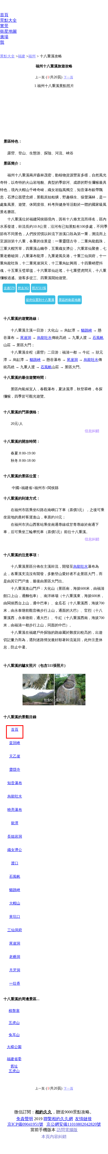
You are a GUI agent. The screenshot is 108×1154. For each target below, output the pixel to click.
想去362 (23, 288)
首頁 (4, 15)
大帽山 (14, 903)
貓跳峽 (86, 330)
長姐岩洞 (14, 836)
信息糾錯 (92, 431)
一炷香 (14, 983)
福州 (32, 56)
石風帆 (98, 338)
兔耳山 (14, 1035)
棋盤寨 (14, 1011)
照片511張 (39, 288)
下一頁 (68, 77)
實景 (4, 26)
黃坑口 (14, 917)
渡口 (14, 863)
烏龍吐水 (44, 338)
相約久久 (43, 1112)
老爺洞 (14, 957)
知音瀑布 (14, 783)
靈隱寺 (14, 770)
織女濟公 (14, 850)
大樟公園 (14, 1047)
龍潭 (14, 823)
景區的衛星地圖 (70, 300)
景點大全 (8, 20)
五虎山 (14, 1023)
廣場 (4, 37)
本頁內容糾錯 (54, 1136)
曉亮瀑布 (14, 810)
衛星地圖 (8, 31)
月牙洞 (14, 970)
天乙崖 (14, 756)
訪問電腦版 (67, 1130)
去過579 (9, 288)
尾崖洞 (25, 338)
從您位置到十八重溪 (40, 300)
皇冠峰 (14, 743)
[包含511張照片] (54, 689)
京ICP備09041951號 (25, 1124)
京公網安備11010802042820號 (73, 1124)
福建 (21, 56)
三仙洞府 (14, 930)
